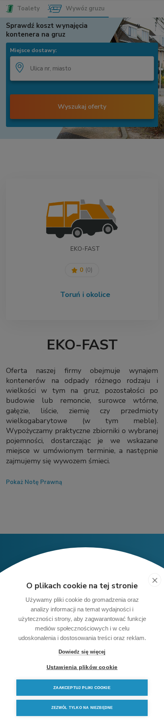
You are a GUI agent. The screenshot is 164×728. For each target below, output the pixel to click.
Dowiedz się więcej (82, 652)
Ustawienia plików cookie (82, 667)
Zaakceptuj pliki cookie (82, 687)
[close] (154, 580)
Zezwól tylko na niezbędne (82, 708)
